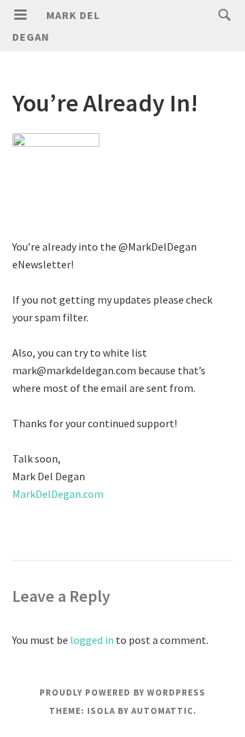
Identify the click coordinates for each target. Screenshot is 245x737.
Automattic (162, 711)
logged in (92, 640)
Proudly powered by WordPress (122, 692)
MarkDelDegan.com (57, 494)
